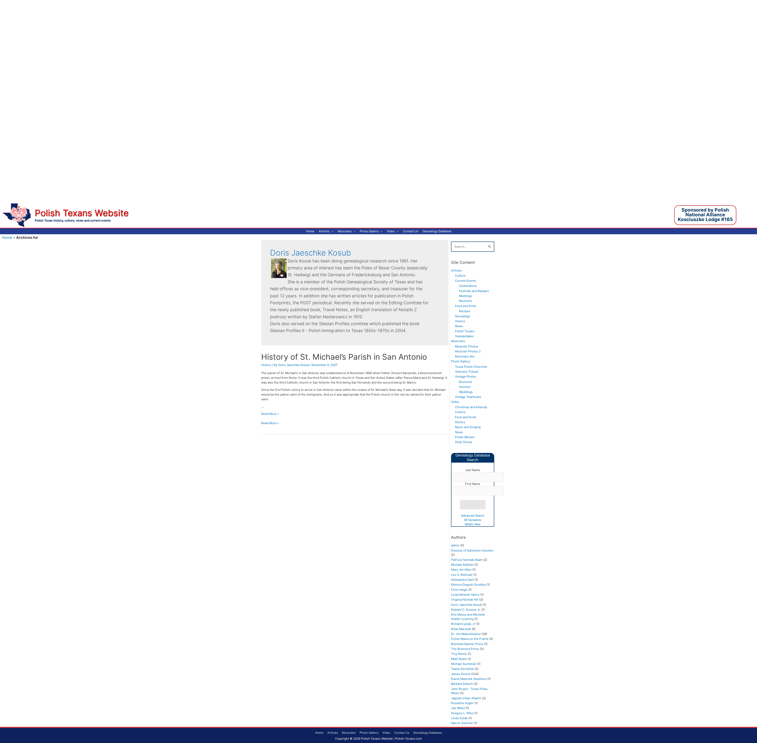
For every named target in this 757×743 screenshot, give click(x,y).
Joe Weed (458, 708)
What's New (472, 524)
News (459, 326)
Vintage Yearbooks (468, 397)
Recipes (464, 311)
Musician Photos (466, 346)
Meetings (465, 296)
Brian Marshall (461, 629)
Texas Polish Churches (471, 367)
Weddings (466, 392)
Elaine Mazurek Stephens (469, 679)
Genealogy (462, 316)
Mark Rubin (459, 659)
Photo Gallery (460, 361)
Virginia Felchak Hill (464, 599)
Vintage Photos (465, 376)
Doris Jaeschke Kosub (466, 605)
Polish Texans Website (82, 212)
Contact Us (401, 733)
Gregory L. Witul (462, 713)
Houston (465, 387)
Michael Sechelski (463, 664)
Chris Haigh (459, 590)
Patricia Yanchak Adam (467, 560)
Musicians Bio (464, 356)
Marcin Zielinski (462, 723)
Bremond (465, 382)
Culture (460, 275)
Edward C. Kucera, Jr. (466, 609)
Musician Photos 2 (468, 351)
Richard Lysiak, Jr (463, 624)
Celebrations (468, 286)
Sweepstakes (464, 336)
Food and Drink (465, 306)
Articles (456, 270)
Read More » (270, 414)
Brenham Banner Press (467, 644)
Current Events (465, 281)
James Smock (460, 674)
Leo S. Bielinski (461, 575)
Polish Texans (465, 331)
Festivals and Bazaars (474, 291)
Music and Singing (468, 427)
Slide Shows (463, 442)
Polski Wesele (465, 437)
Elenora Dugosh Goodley (468, 584)
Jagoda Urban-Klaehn (466, 698)
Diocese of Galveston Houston (472, 550)
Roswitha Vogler (462, 703)
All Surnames (472, 520)
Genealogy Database (427, 733)
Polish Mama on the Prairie (470, 639)
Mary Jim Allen (461, 569)
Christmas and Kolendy (471, 407)
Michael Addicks (462, 565)
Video (455, 402)
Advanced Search (472, 515)
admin (455, 545)
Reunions (465, 301)
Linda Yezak (459, 718)
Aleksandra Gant (462, 580)
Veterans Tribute (466, 371)
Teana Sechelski (462, 669)
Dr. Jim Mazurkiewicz (466, 634)
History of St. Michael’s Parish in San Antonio (344, 357)
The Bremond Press (465, 649)
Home (7, 237)
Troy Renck (459, 654)
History (266, 365)
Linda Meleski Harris (465, 594)
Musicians (458, 341)
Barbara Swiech (462, 684)
